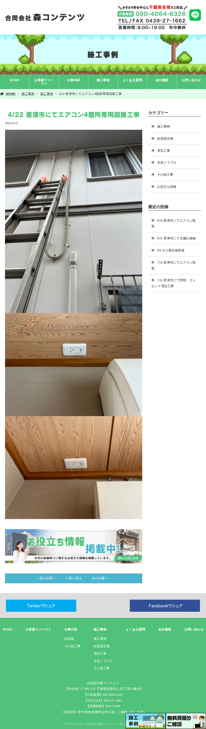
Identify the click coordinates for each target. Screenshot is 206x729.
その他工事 (165, 174)
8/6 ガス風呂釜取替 (170, 250)
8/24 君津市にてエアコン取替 (173, 223)
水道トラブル (166, 162)
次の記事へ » (101, 578)
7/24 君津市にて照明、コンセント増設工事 (173, 283)
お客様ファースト (44, 81)
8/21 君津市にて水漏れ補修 (176, 238)
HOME (15, 80)
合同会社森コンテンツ (103, 683)
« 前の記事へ (46, 578)
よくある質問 (132, 80)
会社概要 (162, 80)
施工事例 (103, 80)
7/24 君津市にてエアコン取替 (173, 265)
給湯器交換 (165, 138)
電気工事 (163, 150)
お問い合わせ (191, 80)
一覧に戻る (74, 578)
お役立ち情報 (166, 186)
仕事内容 (73, 80)
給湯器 (69, 638)
